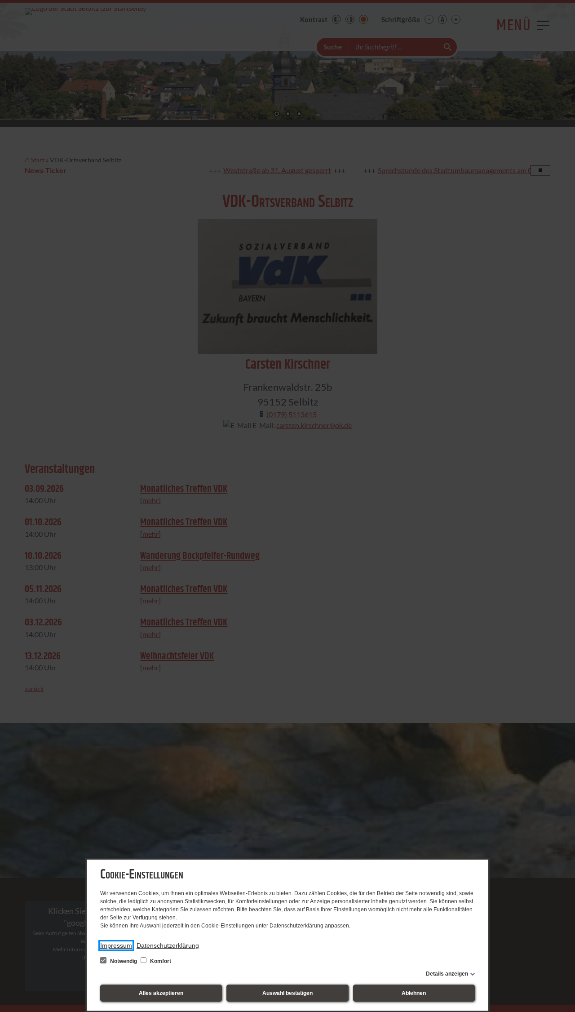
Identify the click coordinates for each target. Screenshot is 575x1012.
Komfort (160, 961)
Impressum (116, 945)
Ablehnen (414, 993)
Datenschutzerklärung (168, 945)
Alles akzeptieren (161, 993)
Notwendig (123, 961)
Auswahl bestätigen (287, 993)
